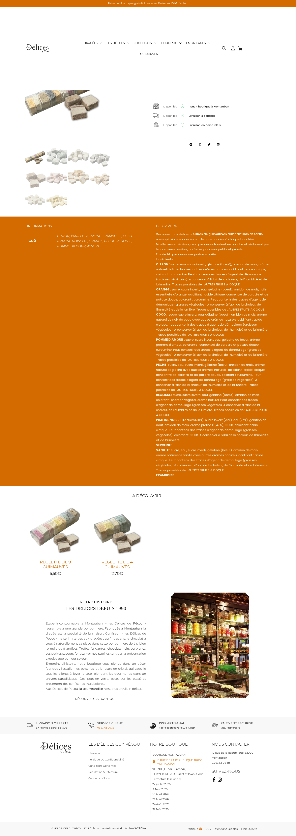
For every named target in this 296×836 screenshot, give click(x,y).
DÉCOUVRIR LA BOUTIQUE (96, 699)
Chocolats (143, 43)
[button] (224, 48)
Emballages (196, 43)
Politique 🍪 (194, 828)
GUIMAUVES (149, 54)
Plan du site (249, 828)
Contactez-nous (99, 778)
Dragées (91, 43)
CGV (208, 828)
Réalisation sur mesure (103, 772)
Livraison (94, 753)
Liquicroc (169, 43)
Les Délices (116, 43)
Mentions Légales (226, 828)
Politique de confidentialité (106, 759)
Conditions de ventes (102, 765)
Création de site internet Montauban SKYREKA (118, 828)
